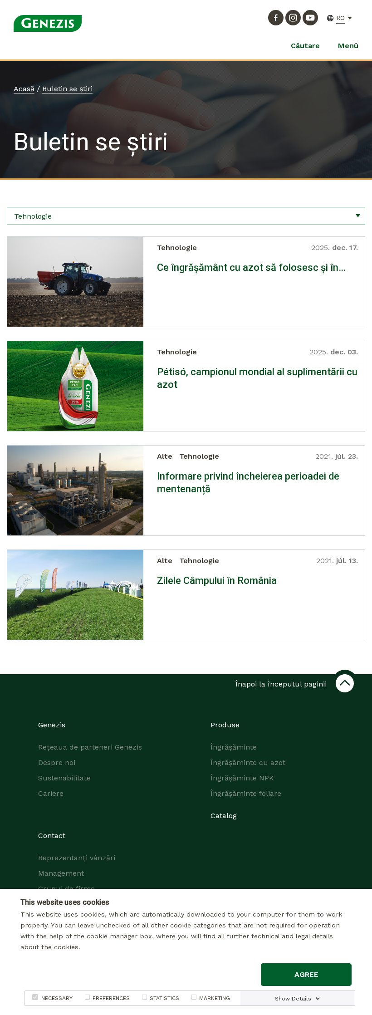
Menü (348, 45)
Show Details (293, 998)
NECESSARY (57, 998)
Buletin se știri (67, 88)
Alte (164, 456)
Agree (306, 974)
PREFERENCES (111, 998)
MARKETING (214, 998)
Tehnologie (177, 247)
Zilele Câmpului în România (217, 580)
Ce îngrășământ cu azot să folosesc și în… (251, 267)
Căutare (305, 45)
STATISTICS (164, 998)
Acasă (24, 88)
